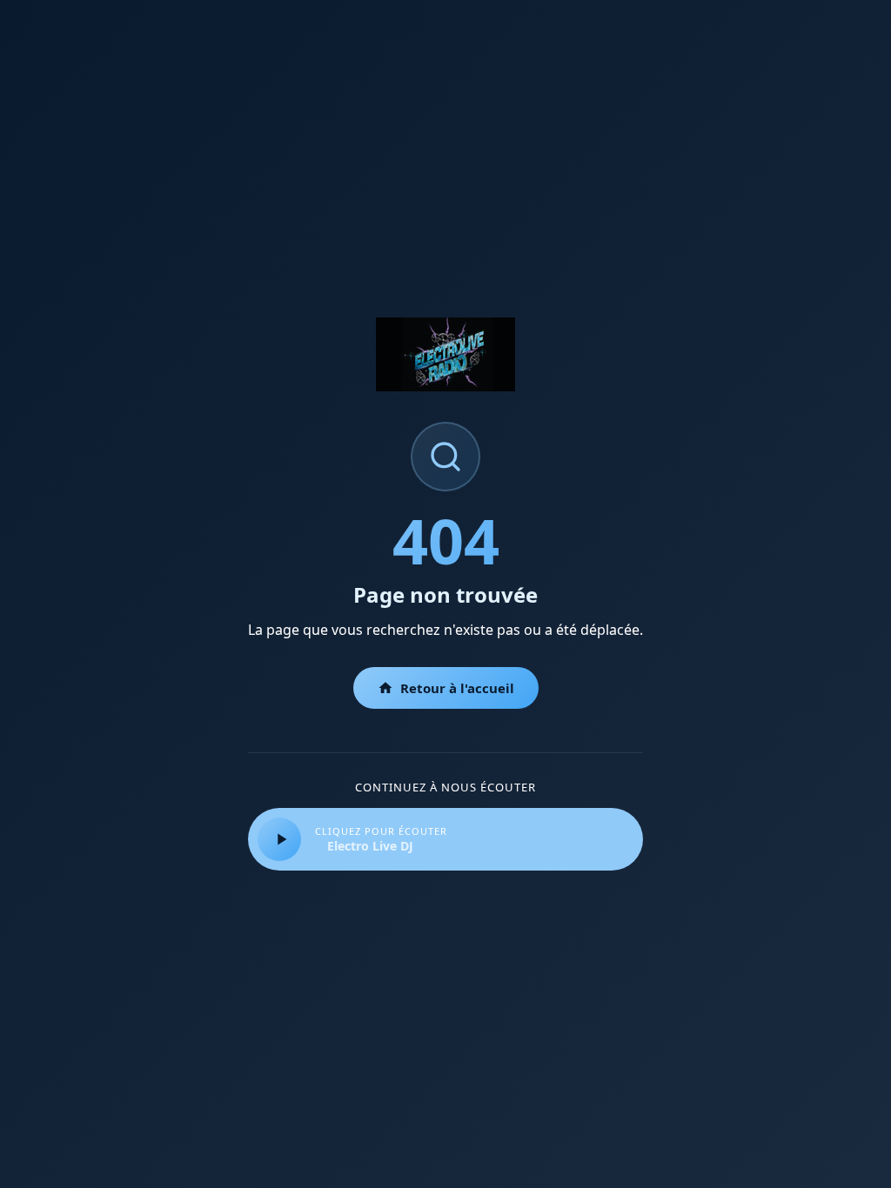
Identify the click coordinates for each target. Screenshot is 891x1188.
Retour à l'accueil (457, 688)
